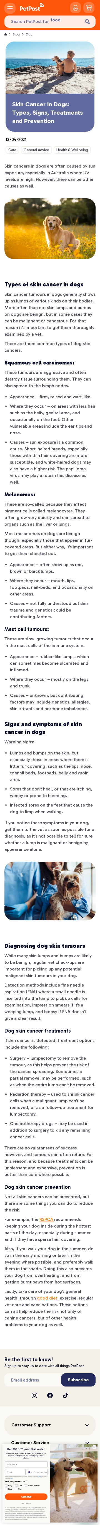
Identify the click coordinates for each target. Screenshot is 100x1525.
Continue (26, 1496)
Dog (29, 34)
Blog (16, 34)
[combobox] (29, 1472)
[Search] (87, 22)
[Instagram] (34, 1395)
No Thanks (26, 1503)
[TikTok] (65, 1395)
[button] (50, 1425)
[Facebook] (50, 1395)
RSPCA (46, 1219)
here (40, 1476)
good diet (47, 1298)
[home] (32, 8)
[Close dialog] (94, 1447)
